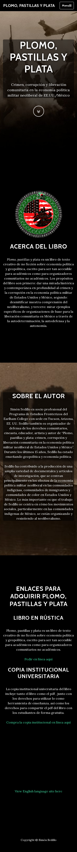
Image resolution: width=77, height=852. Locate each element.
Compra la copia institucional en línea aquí (38, 722)
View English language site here (38, 791)
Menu (65, 5)
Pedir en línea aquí (38, 659)
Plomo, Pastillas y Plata (29, 5)
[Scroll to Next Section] (38, 111)
